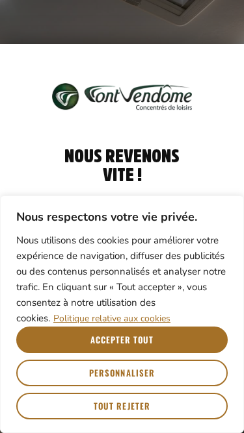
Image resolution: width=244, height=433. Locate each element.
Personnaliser (122, 372)
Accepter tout (122, 339)
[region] (122, 314)
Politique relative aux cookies (111, 318)
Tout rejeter (122, 405)
